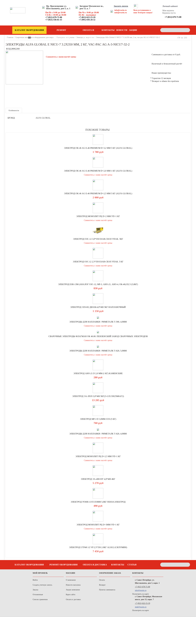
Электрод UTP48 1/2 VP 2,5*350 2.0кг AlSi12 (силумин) (98, 547)
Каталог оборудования (29, 565)
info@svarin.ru (120, 10)
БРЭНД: (11, 118)
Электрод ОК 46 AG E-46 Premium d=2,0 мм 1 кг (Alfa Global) (98, 171)
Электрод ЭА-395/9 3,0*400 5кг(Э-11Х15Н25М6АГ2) (98, 396)
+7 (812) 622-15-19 (142, 603)
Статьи (131, 565)
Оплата (102, 580)
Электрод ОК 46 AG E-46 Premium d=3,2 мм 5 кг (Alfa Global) (98, 148)
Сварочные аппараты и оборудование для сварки (35, 37)
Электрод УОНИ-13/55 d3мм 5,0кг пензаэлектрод (98, 502)
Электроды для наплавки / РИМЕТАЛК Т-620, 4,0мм (98, 434)
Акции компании (73, 590)
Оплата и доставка (88, 31)
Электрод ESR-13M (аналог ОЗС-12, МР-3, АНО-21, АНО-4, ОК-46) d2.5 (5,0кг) (98, 284)
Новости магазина (73, 585)
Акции (133, 30)
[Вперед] (189, 37)
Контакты (108, 30)
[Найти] (187, 30)
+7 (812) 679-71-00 (142, 587)
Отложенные (38, 595)
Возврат (102, 585)
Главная (10, 37)
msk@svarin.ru (120, 13)
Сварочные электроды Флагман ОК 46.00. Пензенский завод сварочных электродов (98, 336)
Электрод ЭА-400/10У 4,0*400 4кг (98, 479)
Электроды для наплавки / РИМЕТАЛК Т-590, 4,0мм (98, 322)
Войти (35, 580)
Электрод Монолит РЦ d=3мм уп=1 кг (98, 525)
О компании (71, 580)
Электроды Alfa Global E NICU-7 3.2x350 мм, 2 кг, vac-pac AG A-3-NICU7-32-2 (128, 37)
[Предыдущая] (175, 37)
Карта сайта (70, 595)
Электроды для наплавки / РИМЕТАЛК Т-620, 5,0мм (98, 351)
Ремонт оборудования (61, 31)
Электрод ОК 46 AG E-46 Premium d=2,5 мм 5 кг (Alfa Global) (98, 193)
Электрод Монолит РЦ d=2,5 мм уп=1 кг (98, 456)
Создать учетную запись (42, 585)
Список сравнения (40, 599)
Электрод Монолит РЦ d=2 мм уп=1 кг (98, 216)
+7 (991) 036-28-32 (87, 20)
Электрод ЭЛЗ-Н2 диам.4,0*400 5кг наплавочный (98, 307)
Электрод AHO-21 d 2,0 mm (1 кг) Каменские (98, 373)
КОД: (8, 49)
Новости (121, 30)
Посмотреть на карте (140, 594)
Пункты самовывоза (107, 590)
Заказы (35, 590)
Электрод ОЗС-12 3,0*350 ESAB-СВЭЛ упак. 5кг (98, 239)
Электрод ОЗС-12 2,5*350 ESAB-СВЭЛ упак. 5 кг (98, 261)
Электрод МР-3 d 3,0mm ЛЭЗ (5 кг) (98, 419)
